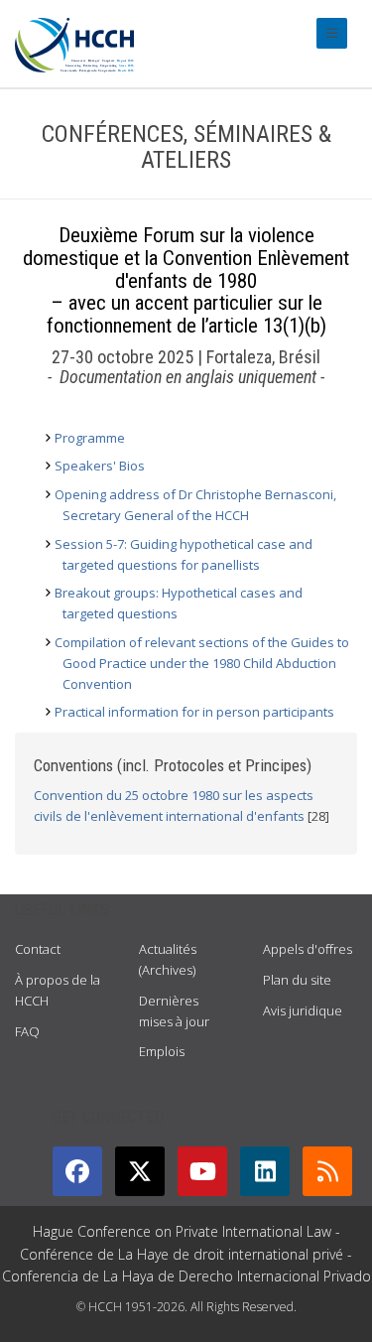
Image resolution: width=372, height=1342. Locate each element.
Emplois (162, 1051)
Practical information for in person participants (194, 712)
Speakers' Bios (100, 465)
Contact (38, 949)
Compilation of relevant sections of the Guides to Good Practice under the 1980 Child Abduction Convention (202, 663)
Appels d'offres (307, 949)
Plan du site (297, 980)
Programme (90, 438)
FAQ (27, 1031)
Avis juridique (302, 1010)
